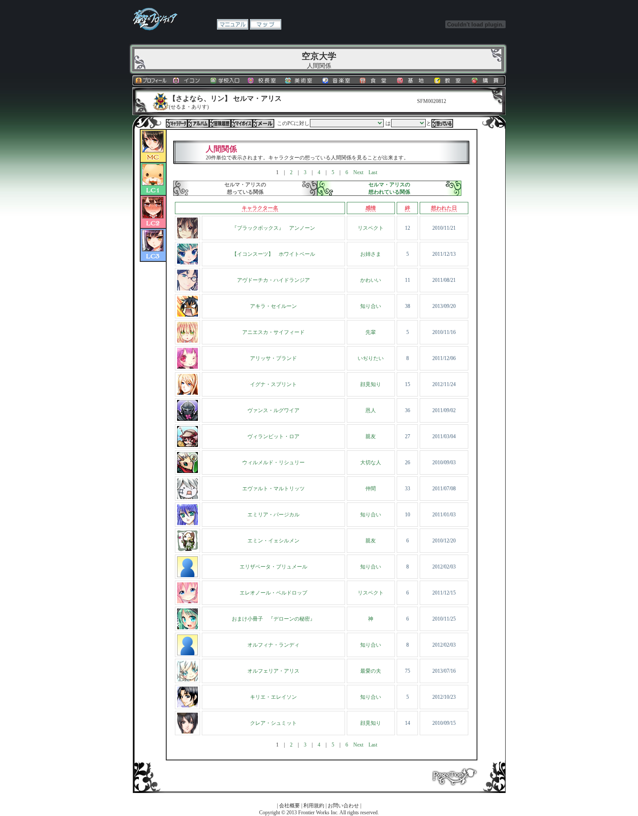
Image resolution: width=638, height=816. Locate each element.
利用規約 (313, 806)
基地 (412, 80)
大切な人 (370, 462)
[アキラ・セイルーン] (187, 315)
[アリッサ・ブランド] (187, 367)
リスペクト (371, 228)
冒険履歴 (220, 123)
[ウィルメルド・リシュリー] (187, 471)
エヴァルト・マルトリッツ (273, 489)
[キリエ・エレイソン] (187, 706)
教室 (449, 80)
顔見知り (370, 384)
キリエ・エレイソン (273, 697)
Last (372, 172)
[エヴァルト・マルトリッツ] (187, 497)
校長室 (263, 80)
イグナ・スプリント (273, 384)
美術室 (300, 80)
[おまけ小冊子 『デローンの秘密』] (187, 627)
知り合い (370, 306)
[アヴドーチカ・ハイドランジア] (187, 289)
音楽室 (337, 80)
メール (263, 123)
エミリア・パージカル (273, 515)
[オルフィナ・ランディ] (187, 654)
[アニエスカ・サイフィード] (187, 341)
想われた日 (444, 208)
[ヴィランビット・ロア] (187, 445)
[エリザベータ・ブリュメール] (187, 575)
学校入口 (225, 80)
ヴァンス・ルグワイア (273, 410)
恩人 (370, 410)
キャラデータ (176, 123)
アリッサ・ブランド (273, 358)
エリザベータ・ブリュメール (273, 567)
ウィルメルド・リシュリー (273, 462)
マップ (265, 24)
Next (358, 172)
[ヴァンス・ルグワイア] (187, 419)
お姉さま (370, 254)
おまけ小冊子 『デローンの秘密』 (273, 619)
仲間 (370, 489)
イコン (188, 80)
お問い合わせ (343, 806)
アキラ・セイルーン (273, 306)
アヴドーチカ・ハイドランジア (273, 280)
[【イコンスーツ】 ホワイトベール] (187, 263)
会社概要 (289, 806)
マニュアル (232, 24)
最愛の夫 (370, 671)
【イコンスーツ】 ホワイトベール (273, 254)
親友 (370, 436)
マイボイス (242, 123)
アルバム (198, 123)
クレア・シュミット (273, 723)
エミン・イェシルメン (273, 541)
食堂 (375, 80)
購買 (487, 80)
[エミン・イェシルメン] (187, 549)
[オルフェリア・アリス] (187, 680)
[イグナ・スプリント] (187, 393)
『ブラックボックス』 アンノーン (273, 228)
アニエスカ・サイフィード (273, 332)
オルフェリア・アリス (273, 671)
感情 (370, 208)
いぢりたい (371, 358)
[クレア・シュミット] (187, 732)
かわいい (370, 280)
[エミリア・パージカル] (187, 523)
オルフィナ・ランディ (273, 645)
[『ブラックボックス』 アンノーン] (187, 237)
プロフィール (151, 80)
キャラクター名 (260, 208)
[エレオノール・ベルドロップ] (187, 601)
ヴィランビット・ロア (273, 436)
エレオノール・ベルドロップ (273, 593)
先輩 (370, 332)
